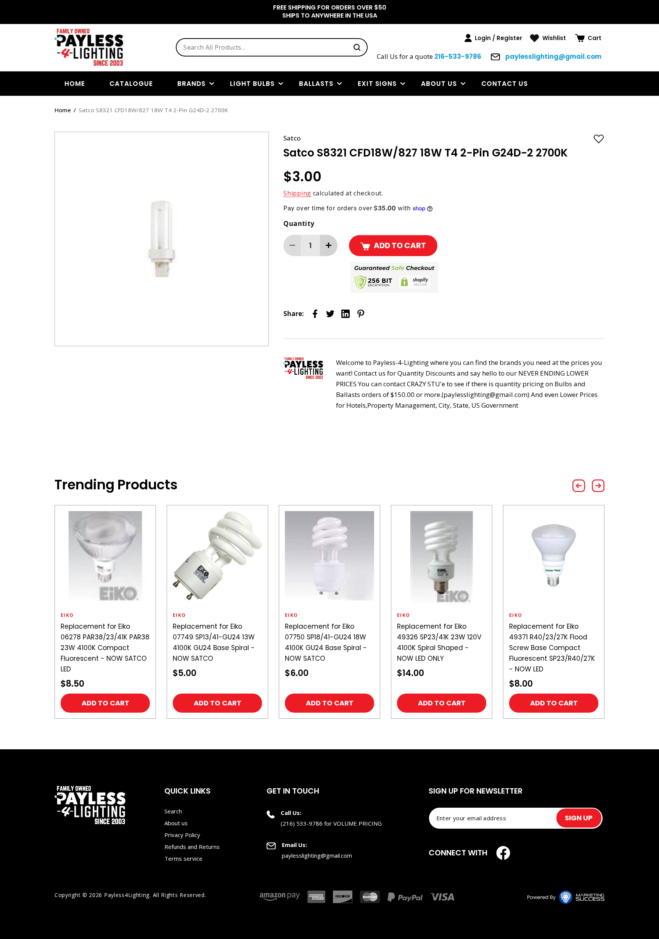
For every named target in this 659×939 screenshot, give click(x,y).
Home (63, 110)
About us (439, 83)
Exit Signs (377, 83)
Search (173, 811)
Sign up (579, 818)
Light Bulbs (252, 83)
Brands (191, 83)
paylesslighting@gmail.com (552, 56)
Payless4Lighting (126, 895)
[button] (588, 38)
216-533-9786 (457, 56)
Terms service (183, 858)
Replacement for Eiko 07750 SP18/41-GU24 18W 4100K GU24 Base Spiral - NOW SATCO (326, 642)
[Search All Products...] (357, 47)
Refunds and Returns (192, 846)
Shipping (297, 193)
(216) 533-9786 (302, 823)
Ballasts (316, 83)
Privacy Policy (182, 835)
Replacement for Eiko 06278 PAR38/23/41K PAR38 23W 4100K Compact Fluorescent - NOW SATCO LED (105, 648)
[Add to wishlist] (598, 138)
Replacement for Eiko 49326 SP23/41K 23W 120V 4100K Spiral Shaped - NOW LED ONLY (439, 642)
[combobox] (272, 47)
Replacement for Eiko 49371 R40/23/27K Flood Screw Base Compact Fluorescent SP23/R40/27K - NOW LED (552, 648)
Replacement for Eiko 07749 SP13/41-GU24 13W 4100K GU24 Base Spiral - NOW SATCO (214, 642)
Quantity (298, 223)
